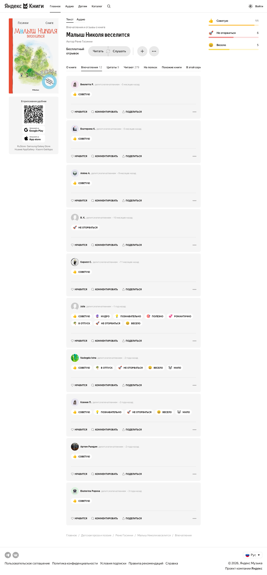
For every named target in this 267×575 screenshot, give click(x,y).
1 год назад (120, 306)
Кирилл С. (86, 262)
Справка (172, 563)
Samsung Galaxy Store (38, 146)
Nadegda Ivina (88, 358)
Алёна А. (85, 173)
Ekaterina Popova (90, 491)
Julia (82, 306)
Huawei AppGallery (24, 149)
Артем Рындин (88, 446)
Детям (82, 6)
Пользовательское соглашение (27, 563)
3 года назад (135, 491)
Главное (55, 6)
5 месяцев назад (131, 84)
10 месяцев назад (123, 217)
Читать (98, 51)
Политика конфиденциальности (75, 563)
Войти (259, 6)
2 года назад (131, 358)
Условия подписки (113, 563)
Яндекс (256, 568)
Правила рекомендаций (146, 563)
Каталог (97, 6)
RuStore (21, 146)
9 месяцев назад (127, 173)
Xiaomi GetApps (44, 149)
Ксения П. (85, 402)
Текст (69, 19)
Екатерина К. (87, 129)
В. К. (82, 217)
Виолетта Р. (87, 84)
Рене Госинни (83, 41)
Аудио (69, 6)
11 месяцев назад (129, 262)
